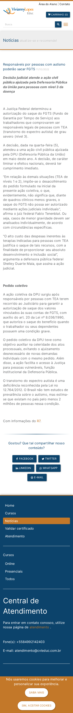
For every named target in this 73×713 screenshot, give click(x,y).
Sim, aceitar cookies (36, 705)
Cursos (10, 513)
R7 (38, 421)
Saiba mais (36, 692)
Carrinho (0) (59, 14)
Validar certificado (19, 528)
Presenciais (14, 571)
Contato (64, 4)
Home (9, 505)
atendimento (39, 627)
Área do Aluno (48, 4)
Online (10, 564)
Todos (10, 579)
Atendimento (15, 536)
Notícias (11, 521)
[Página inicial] (18, 11)
